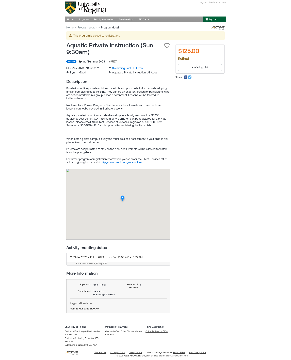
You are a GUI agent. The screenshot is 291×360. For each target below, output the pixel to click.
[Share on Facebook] (186, 78)
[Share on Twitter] (190, 78)
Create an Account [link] (217, 2)
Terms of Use (179, 352)
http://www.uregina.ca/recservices (121, 162)
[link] (127, 68)
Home (70, 27)
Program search (87, 27)
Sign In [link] (203, 2)
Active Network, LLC (133, 356)
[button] (167, 45)
